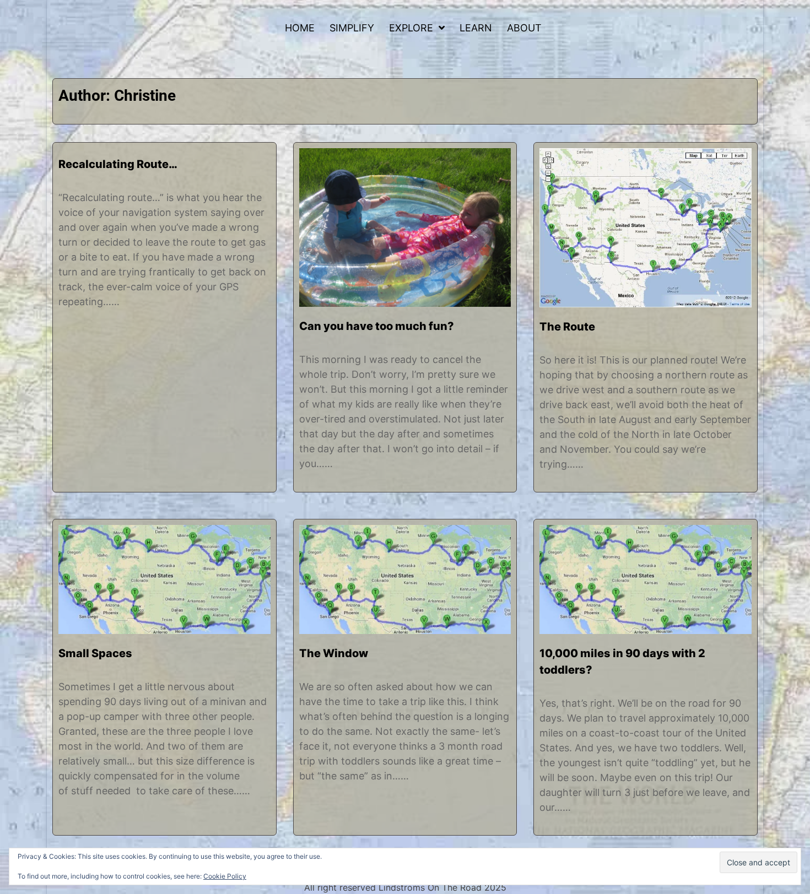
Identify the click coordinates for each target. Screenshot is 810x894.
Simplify (352, 28)
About (524, 28)
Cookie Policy (224, 876)
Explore (411, 28)
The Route (567, 326)
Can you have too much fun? (376, 326)
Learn (476, 28)
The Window (333, 653)
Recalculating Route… (117, 164)
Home (300, 28)
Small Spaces (95, 653)
